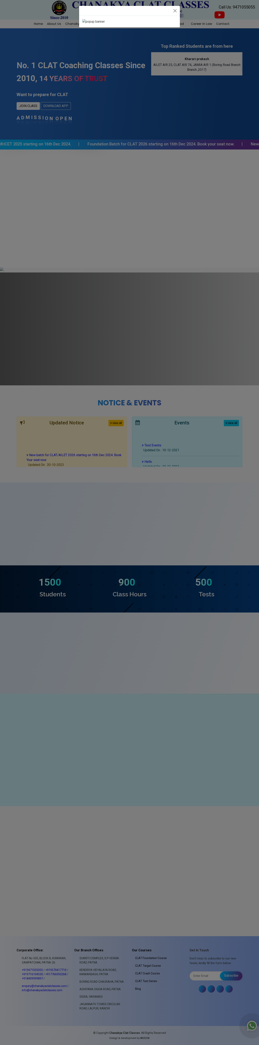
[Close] (175, 10)
